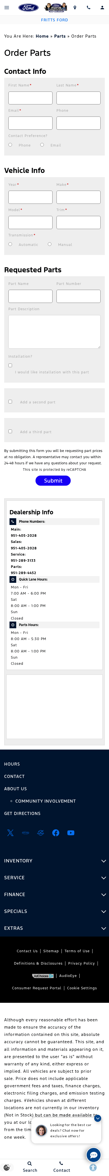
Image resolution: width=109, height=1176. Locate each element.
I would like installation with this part (52, 372)
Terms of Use (77, 951)
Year (13, 184)
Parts (60, 36)
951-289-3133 (23, 560)
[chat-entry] (93, 1155)
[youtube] (71, 832)
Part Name (18, 284)
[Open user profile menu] (102, 8)
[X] (10, 832)
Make (62, 184)
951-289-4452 (23, 573)
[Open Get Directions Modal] (75, 7)
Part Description (24, 309)
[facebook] (55, 832)
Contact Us (27, 951)
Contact (14, 776)
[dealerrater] (40, 832)
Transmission (22, 235)
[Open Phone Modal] (89, 7)
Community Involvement (45, 801)
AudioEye (68, 976)
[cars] (25, 832)
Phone (62, 110)
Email (15, 110)
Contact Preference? (28, 136)
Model (15, 210)
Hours (12, 764)
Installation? (20, 356)
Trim (61, 210)
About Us (15, 788)
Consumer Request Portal (36, 988)
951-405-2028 (24, 535)
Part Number (68, 284)
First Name (20, 85)
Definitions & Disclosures (38, 963)
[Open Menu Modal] (7, 7)
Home (42, 36)
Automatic (28, 245)
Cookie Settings (82, 988)
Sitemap (51, 951)
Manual (65, 245)
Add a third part (36, 432)
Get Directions (22, 813)
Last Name (67, 85)
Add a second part (38, 402)
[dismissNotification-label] (97, 1118)
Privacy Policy (81, 963)
